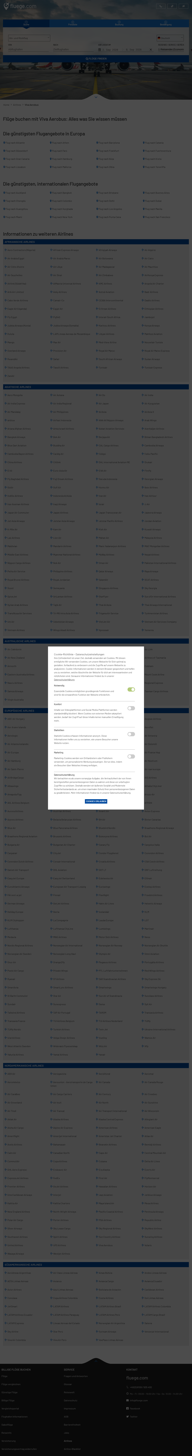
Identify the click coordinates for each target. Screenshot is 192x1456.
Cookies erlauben (96, 801)
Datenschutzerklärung (64, 679)
